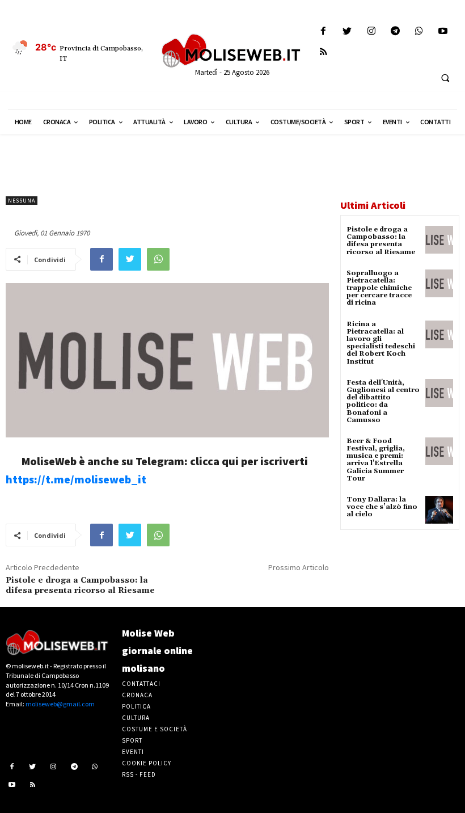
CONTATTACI (141, 684)
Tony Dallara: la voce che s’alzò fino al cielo (381, 507)
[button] (445, 78)
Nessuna (21, 200)
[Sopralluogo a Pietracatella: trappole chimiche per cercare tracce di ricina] (439, 283)
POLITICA (136, 706)
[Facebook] (323, 31)
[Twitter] (347, 31)
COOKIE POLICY (146, 763)
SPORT (132, 740)
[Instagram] (371, 31)
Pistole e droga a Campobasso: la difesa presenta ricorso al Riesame (80, 585)
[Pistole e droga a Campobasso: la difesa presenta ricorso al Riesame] (439, 240)
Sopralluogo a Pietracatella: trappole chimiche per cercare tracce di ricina (379, 288)
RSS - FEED (139, 774)
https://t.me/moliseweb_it (76, 479)
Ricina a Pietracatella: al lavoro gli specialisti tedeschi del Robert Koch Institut (380, 343)
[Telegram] (395, 31)
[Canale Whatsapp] (418, 31)
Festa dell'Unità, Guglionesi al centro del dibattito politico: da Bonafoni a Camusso (383, 401)
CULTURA (136, 718)
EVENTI (133, 752)
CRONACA (137, 695)
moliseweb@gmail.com (60, 704)
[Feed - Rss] (323, 52)
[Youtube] (443, 31)
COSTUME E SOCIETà (154, 729)
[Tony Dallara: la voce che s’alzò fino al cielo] (439, 510)
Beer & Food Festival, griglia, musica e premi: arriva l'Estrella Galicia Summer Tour (375, 460)
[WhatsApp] (158, 259)
